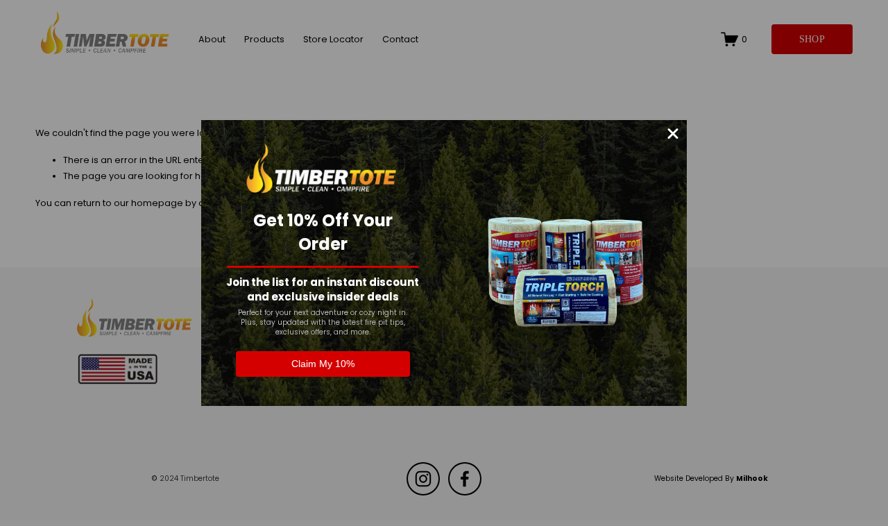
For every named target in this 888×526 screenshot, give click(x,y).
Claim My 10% (323, 363)
